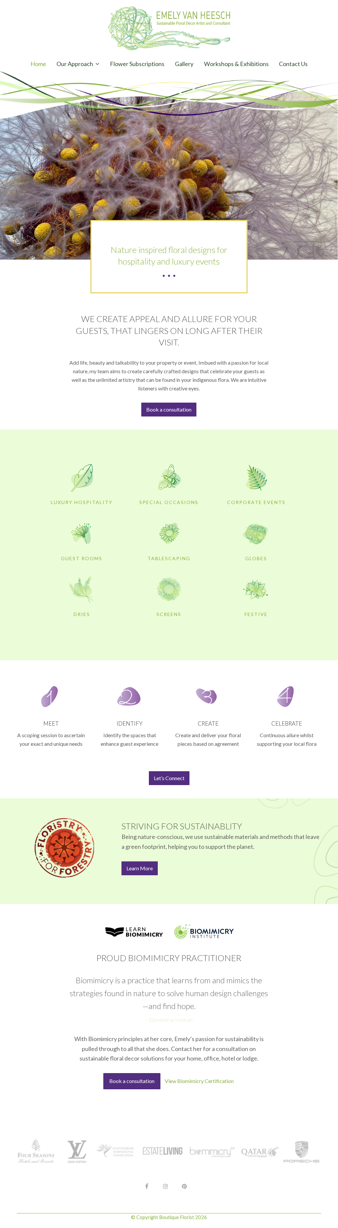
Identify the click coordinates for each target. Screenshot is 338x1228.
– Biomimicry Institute (169, 1020)
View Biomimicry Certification (199, 1081)
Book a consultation (131, 1081)
